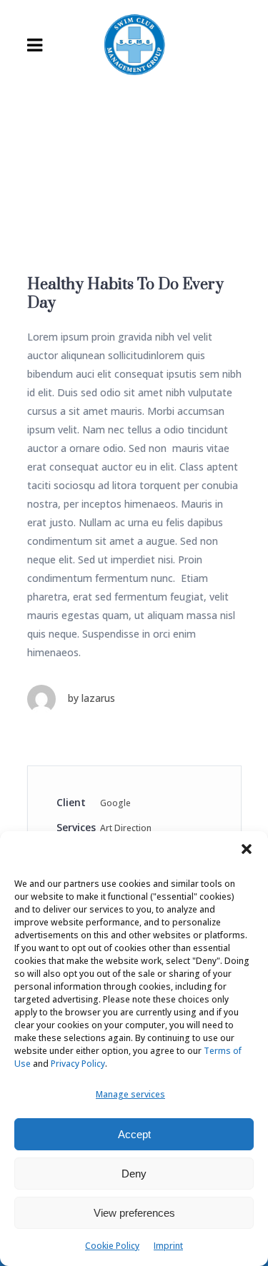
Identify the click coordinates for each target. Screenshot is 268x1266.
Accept (134, 1134)
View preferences (134, 1213)
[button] (246, 849)
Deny (134, 1173)
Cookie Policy (112, 1246)
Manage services (130, 1094)
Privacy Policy (78, 1063)
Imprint (168, 1246)
